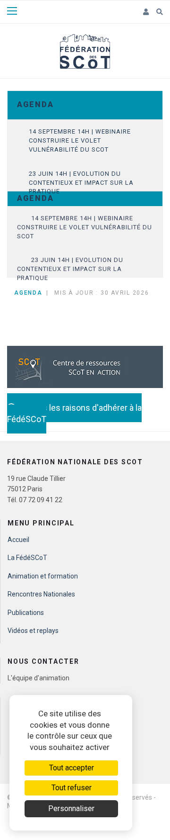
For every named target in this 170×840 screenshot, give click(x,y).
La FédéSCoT (27, 557)
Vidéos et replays (33, 630)
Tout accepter (71, 767)
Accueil (18, 539)
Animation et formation (43, 576)
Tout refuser (71, 787)
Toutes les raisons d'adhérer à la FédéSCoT (74, 413)
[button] (146, 12)
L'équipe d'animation (38, 678)
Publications (26, 612)
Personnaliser (71, 808)
